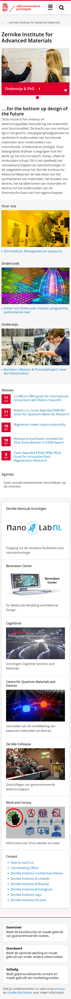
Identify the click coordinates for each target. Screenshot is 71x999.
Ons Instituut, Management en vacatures (33, 251)
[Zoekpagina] (61, 7)
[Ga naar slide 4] (41, 97)
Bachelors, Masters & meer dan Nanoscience (35, 371)
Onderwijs (10, 324)
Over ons (9, 206)
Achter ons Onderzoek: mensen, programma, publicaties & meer (36, 310)
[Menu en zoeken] (50, 7)
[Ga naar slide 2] (34, 97)
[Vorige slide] (5, 71)
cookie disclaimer (19, 992)
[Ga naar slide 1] (30, 97)
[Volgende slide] (65, 71)
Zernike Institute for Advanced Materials (34, 22)
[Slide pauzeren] (65, 90)
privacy (60, 989)
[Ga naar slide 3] (37, 97)
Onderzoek (3, 22)
